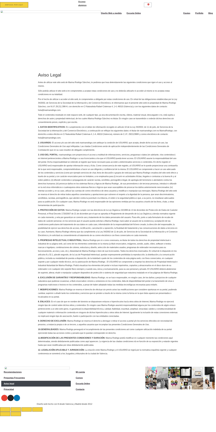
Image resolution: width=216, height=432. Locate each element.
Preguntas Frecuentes (14, 378)
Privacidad (9, 389)
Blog (210, 13)
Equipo (186, 13)
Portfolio (199, 13)
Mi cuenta (80, 372)
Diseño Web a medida (111, 13)
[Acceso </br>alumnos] (75, 3)
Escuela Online (134, 13)
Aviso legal (9, 384)
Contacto (80, 389)
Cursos (79, 378)
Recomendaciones (13, 372)
